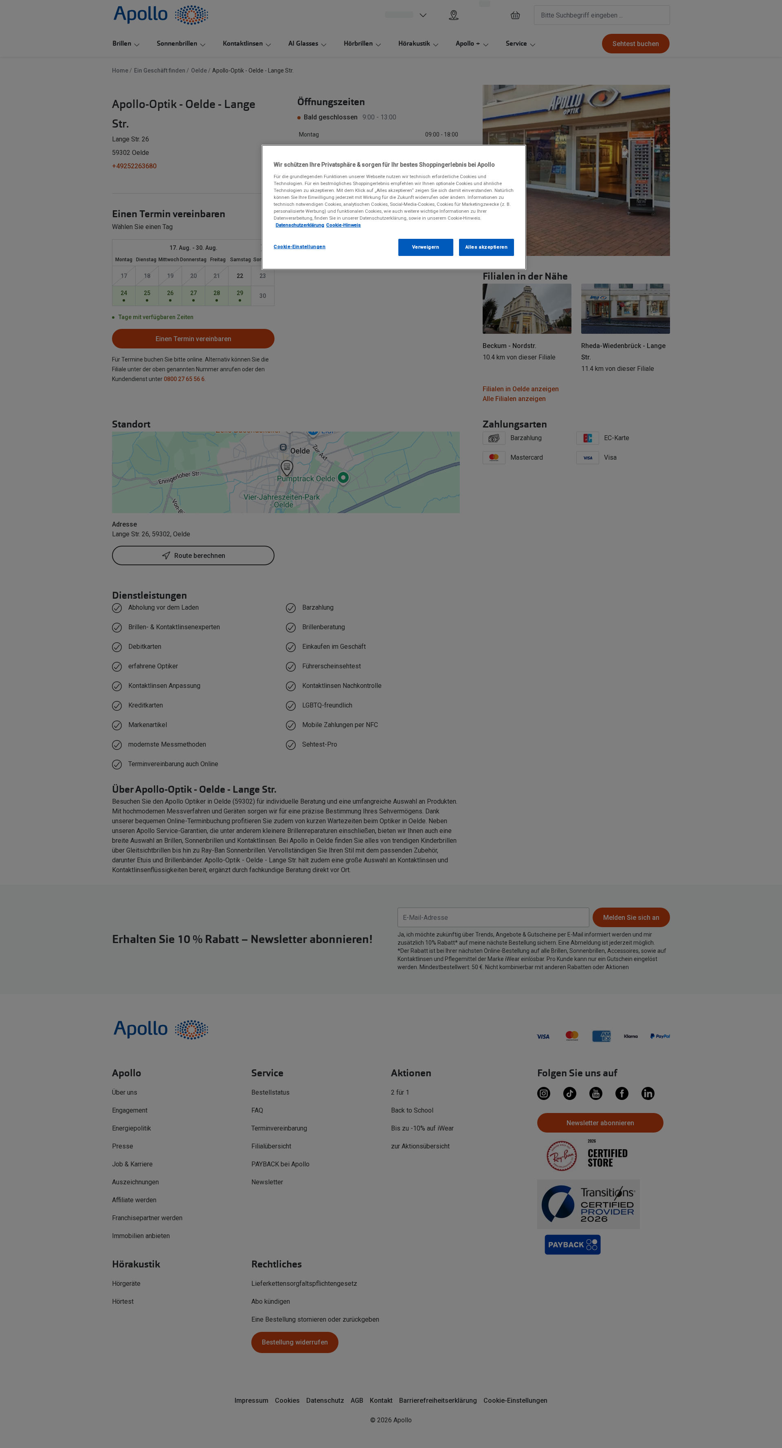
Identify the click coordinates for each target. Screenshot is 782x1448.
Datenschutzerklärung (300, 225)
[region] (393, 207)
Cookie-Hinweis (343, 225)
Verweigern (425, 247)
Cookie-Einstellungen (299, 246)
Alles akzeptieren (487, 247)
